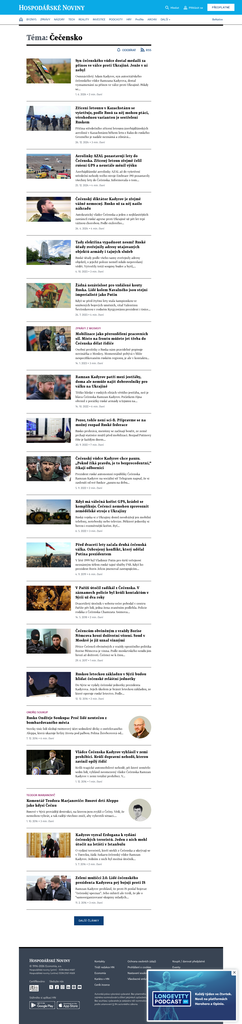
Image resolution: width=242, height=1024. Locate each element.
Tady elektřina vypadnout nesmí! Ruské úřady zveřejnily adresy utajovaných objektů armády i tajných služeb (110, 247)
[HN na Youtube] (79, 987)
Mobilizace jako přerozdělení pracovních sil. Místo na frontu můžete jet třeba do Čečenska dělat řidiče (111, 338)
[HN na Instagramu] (62, 987)
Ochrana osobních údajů (142, 961)
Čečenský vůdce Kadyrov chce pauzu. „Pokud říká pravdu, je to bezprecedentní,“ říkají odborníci (113, 463)
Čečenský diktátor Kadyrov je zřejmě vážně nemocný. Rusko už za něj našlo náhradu (108, 204)
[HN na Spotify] (74, 987)
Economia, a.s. (53, 966)
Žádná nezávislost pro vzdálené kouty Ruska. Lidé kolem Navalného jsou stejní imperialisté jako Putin (111, 290)
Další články (89, 920)
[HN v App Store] (68, 1005)
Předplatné (221, 7)
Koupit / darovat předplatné (188, 961)
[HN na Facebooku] (57, 987)
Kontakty (100, 961)
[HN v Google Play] (42, 1005)
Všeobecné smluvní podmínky (145, 979)
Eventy (176, 967)
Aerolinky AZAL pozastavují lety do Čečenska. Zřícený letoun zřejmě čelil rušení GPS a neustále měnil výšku (108, 161)
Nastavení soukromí (139, 973)
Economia (100, 973)
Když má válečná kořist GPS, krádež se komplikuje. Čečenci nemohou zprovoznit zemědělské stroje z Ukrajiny (112, 506)
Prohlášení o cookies (139, 967)
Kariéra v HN (102, 979)
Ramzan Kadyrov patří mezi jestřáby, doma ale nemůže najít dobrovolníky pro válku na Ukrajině (111, 381)
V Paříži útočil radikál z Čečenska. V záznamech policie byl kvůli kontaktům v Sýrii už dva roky (112, 592)
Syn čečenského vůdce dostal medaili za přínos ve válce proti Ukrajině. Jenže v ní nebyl (111, 65)
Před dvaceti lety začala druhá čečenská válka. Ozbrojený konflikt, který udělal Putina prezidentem (110, 549)
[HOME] (21, 19)
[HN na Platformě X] (51, 987)
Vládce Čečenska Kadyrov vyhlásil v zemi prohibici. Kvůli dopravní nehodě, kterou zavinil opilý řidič (111, 757)
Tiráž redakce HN (104, 967)
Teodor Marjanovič (40, 795)
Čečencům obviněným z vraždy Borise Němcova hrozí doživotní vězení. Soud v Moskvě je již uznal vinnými (110, 635)
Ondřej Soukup (37, 712)
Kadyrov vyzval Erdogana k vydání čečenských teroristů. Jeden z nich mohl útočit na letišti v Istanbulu (111, 839)
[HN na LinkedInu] (68, 987)
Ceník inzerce (102, 985)
